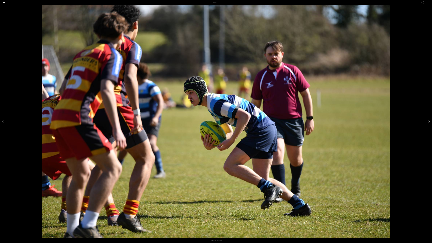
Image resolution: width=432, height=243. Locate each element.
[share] (422, 2)
